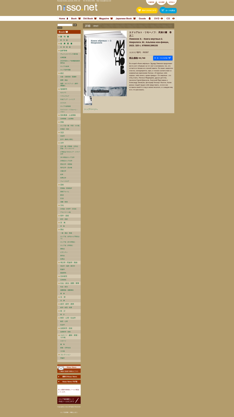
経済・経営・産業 (67, 304)
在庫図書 (63, 57)
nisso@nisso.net (105, 1)
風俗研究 (63, 273)
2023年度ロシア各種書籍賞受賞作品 (70, 62)
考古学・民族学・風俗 (68, 262)
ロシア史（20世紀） (67, 245)
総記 (62, 73)
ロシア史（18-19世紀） (68, 242)
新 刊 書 (64, 40)
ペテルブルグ (64, 96)
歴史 (62, 230)
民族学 (62, 269)
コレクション (65, 355)
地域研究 (63, 89)
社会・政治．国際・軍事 (69, 283)
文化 (62, 205)
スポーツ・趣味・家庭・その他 (69, 336)
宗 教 (62, 223)
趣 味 (62, 344)
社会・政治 (64, 287)
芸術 (62, 185)
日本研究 (63, 276)
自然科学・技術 (66, 328)
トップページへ (91, 109)
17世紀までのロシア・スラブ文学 (70, 153)
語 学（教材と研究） (67, 139)
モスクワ (63, 92)
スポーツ (63, 341)
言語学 (62, 136)
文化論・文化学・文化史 (68, 209)
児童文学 (63, 171)
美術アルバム (64, 191)
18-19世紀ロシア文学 (67, 157)
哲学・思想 (64, 216)
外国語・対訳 (64, 129)
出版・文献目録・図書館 (68, 77)
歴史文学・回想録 (66, 164)
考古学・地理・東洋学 (67, 266)
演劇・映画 (64, 202)
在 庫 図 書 (65, 47)
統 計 (62, 311)
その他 (62, 351)
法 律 (62, 297)
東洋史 (62, 255)
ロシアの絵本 (64, 66)
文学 (62, 143)
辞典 (62, 122)
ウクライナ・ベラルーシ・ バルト (69, 111)
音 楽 (62, 198)
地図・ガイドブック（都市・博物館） (69, 84)
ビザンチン (64, 252)
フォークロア (64, 181)
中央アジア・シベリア (67, 99)
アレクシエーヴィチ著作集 (69, 54)
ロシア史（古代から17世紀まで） (70, 237)
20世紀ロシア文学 (66, 161)
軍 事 (62, 293)
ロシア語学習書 (65, 70)
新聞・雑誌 (64, 80)
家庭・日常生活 (65, 348)
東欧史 (62, 249)
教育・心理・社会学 (68, 318)
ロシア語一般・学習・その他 (69, 125)
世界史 (62, 259)
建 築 (62, 195)
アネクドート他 (65, 212)
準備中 (62, 358)
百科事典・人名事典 (68, 115)
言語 (62, 132)
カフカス (63, 103)
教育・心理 (64, 321)
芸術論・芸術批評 (66, 188)
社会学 (62, 325)
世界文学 (63, 178)
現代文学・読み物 (66, 167)
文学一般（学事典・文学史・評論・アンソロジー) (69, 147)
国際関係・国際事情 (66, 290)
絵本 (61, 174)
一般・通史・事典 (66, 233)
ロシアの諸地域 (65, 106)
